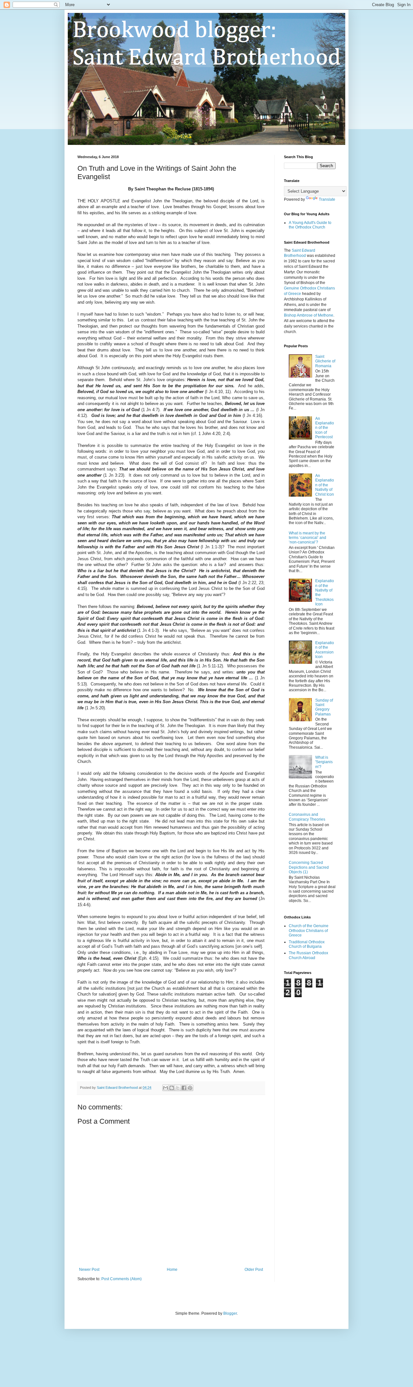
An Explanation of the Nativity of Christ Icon (324, 485)
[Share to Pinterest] (190, 1088)
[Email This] (165, 1088)
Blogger (230, 1313)
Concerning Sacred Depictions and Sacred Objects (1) (309, 867)
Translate (327, 199)
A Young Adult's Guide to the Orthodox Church (310, 224)
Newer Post (89, 1269)
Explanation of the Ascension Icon (324, 650)
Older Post (254, 1269)
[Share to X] (178, 1088)
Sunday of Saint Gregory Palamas (324, 707)
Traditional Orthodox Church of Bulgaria (307, 944)
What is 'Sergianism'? (324, 762)
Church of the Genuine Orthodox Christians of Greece (308, 930)
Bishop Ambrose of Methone (308, 315)
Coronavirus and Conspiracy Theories (307, 816)
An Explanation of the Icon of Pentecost (324, 428)
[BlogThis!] (171, 1088)
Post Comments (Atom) (121, 1279)
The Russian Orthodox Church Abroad (308, 955)
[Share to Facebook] (184, 1088)
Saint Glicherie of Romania (325, 361)
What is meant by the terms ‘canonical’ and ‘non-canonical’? (307, 538)
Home (172, 1269)
